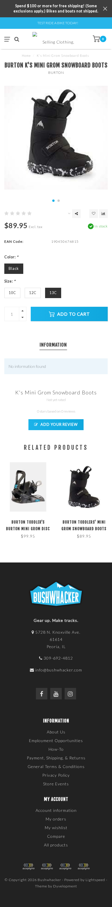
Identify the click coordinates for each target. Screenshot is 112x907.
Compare (56, 836)
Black (14, 268)
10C (12, 293)
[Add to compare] (103, 213)
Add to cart (73, 314)
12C (32, 293)
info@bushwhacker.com (58, 669)
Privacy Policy (56, 775)
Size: (10, 281)
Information (53, 345)
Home (26, 55)
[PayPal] (47, 866)
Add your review (59, 424)
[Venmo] (83, 866)
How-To (56, 749)
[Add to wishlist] (93, 213)
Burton (56, 72)
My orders (56, 818)
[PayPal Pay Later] (65, 866)
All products (56, 844)
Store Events (56, 783)
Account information (56, 810)
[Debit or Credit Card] (28, 866)
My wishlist (56, 827)
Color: (11, 257)
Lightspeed (95, 880)
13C (53, 293)
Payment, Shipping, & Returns (56, 757)
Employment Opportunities (56, 740)
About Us (56, 731)
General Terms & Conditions (56, 766)
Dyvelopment (65, 886)
